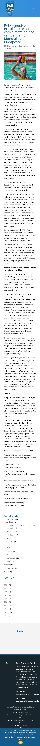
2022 (6, 595)
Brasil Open (10, 522)
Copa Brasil (10, 542)
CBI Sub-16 (11, 531)
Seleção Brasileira (10, 568)
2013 (6, 615)
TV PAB (6, 572)
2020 (6, 602)
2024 (6, 592)
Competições (17, 46)
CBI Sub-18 (11, 535)
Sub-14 (9, 544)
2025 (6, 588)
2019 (6, 605)
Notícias (26, 46)
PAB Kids (9, 561)
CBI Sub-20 (11, 538)
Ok (21, 743)
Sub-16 (9, 548)
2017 (6, 612)
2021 (6, 598)
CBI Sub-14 (11, 528)
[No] (37, 737)
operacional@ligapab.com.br (27, 694)
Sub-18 (9, 551)
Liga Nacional (10, 558)
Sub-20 (9, 555)
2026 (6, 585)
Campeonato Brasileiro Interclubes (18, 525)
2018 (6, 609)
